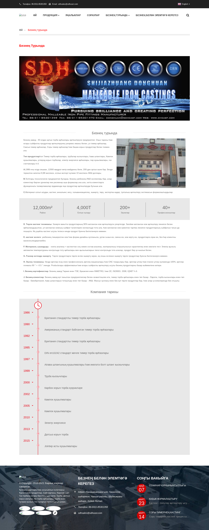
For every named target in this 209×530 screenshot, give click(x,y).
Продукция (50, 15)
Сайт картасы (49, 493)
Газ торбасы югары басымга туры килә (37, 496)
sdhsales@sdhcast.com (90, 513)
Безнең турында (117, 15)
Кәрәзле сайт (63, 493)
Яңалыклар (73, 15)
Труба (59, 496)
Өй (35, 15)
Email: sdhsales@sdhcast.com (65, 4)
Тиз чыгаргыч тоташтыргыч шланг (49, 502)
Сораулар (93, 15)
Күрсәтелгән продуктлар (30, 493)
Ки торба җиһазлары (43, 499)
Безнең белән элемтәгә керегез (157, 15)
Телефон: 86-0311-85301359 (93, 507)
